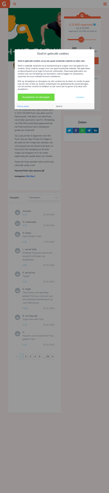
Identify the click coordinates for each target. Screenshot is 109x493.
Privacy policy (23, 106)
